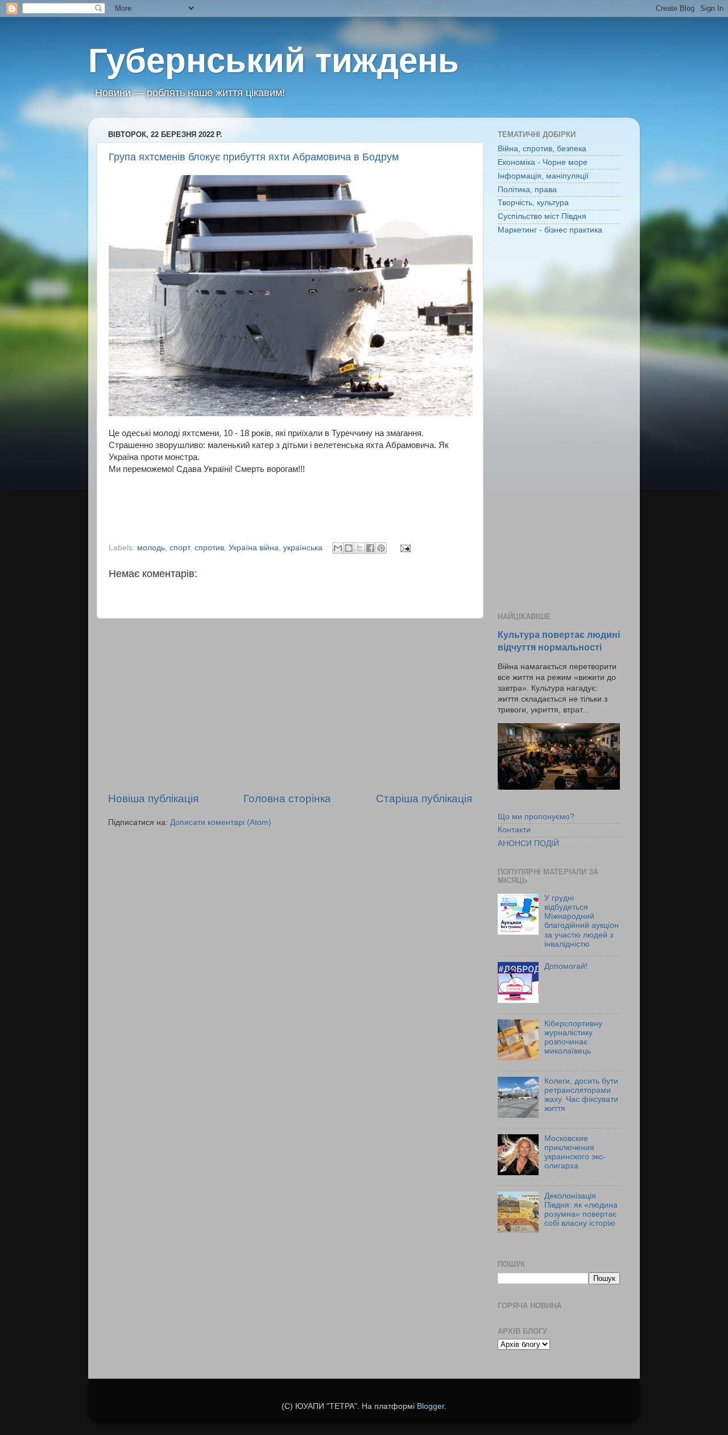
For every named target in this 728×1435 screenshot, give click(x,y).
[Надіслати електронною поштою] (338, 548)
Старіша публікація (424, 798)
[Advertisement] (290, 705)
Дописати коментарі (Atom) (220, 822)
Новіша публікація (153, 798)
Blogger (430, 1406)
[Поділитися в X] (359, 548)
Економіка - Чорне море (543, 162)
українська (302, 548)
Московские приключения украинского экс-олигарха (575, 1152)
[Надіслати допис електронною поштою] (403, 548)
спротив (209, 548)
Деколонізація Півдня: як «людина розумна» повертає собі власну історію (581, 1210)
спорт (179, 548)
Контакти (514, 830)
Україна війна (254, 548)
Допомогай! (566, 966)
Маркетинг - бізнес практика (550, 230)
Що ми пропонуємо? (536, 816)
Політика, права (527, 189)
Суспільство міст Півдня (542, 216)
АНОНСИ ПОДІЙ (528, 843)
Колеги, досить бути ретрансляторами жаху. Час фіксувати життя (581, 1095)
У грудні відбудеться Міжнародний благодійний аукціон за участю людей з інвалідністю (581, 921)
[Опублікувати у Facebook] (370, 548)
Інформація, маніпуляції (543, 176)
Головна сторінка (287, 798)
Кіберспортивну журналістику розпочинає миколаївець (573, 1037)
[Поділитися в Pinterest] (381, 548)
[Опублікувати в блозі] (348, 548)
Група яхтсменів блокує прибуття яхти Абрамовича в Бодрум (254, 157)
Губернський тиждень (273, 61)
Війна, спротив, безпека (542, 148)
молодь (151, 548)
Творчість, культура (533, 202)
